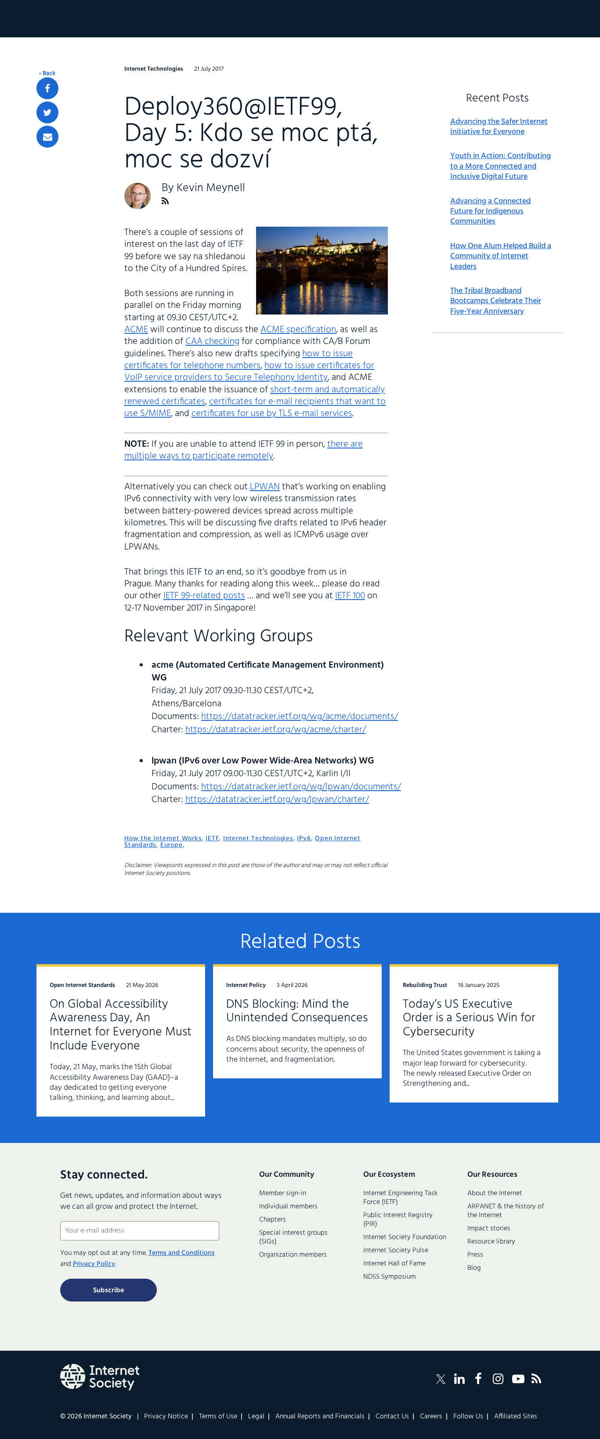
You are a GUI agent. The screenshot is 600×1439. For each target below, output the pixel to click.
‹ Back (47, 73)
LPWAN (265, 487)
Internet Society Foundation (404, 1237)
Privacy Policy (94, 1264)
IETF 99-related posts (204, 596)
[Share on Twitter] (47, 112)
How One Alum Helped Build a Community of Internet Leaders (500, 256)
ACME (136, 329)
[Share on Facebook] (47, 88)
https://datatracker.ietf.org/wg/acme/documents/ (299, 716)
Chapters (272, 1220)
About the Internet (494, 1193)
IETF (212, 838)
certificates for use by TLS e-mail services (272, 413)
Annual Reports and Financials (320, 1416)
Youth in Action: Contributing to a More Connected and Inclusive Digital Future (500, 166)
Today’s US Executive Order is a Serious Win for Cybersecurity (469, 1018)
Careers (431, 1416)
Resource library (491, 1241)
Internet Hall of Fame (394, 1263)
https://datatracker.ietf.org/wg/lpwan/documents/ (301, 787)
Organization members (293, 1255)
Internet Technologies (258, 838)
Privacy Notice (166, 1416)
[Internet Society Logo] (99, 1377)
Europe (171, 845)
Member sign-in (282, 1193)
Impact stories (488, 1228)
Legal (256, 1416)
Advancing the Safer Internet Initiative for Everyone (499, 127)
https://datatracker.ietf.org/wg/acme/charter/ (275, 730)
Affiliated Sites (515, 1416)
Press (475, 1255)
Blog (474, 1268)
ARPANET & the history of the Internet (505, 1211)
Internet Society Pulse (395, 1250)
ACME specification (298, 329)
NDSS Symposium (389, 1277)
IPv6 (304, 838)
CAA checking (212, 341)
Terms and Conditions (181, 1253)
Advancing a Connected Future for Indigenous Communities (490, 211)
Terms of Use (218, 1416)
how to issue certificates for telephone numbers (238, 360)
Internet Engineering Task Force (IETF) (400, 1198)
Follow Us (468, 1416)
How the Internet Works (163, 838)
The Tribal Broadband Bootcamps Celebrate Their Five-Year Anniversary (495, 301)
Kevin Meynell (211, 188)
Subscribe (108, 1290)
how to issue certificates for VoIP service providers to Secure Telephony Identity (249, 371)
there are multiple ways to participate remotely (243, 450)
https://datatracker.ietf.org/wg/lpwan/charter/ (277, 799)
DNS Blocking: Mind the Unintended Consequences (297, 1011)
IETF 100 (350, 596)
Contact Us (392, 1416)
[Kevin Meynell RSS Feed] (165, 201)
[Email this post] (47, 137)
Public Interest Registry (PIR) (398, 1220)
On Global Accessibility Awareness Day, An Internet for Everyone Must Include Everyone (121, 1025)
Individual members (288, 1206)
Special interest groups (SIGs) (293, 1237)
